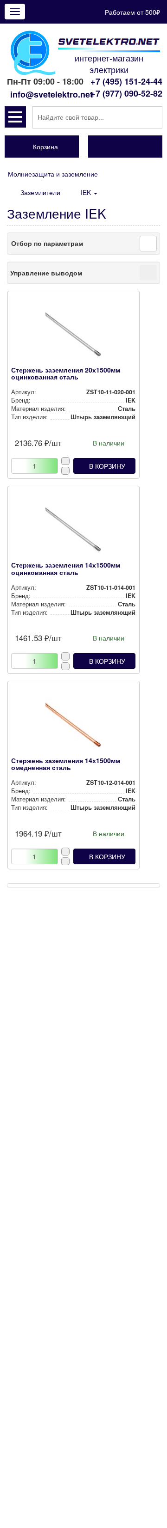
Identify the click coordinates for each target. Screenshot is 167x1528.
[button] (15, 117)
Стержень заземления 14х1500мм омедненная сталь (65, 764)
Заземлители (40, 192)
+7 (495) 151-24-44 (126, 81)
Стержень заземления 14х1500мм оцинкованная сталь (65, 568)
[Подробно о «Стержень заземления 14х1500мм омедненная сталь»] (73, 727)
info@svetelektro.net (51, 94)
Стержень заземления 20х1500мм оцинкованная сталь (65, 373)
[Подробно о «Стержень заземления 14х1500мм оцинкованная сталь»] (73, 531)
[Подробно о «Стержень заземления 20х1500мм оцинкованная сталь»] (73, 336)
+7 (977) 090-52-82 (126, 93)
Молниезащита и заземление (53, 173)
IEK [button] (87, 192)
